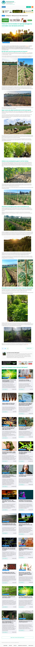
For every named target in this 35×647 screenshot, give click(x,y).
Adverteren (5, 645)
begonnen (27, 52)
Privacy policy (31, 645)
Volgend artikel (29, 348)
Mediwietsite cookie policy (22, 645)
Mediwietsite (10, 1)
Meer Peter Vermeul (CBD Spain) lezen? (17, 637)
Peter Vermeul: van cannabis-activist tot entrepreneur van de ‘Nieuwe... (18, 16)
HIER (27, 344)
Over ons (10, 645)
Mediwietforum (9, 3)
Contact (15, 645)
